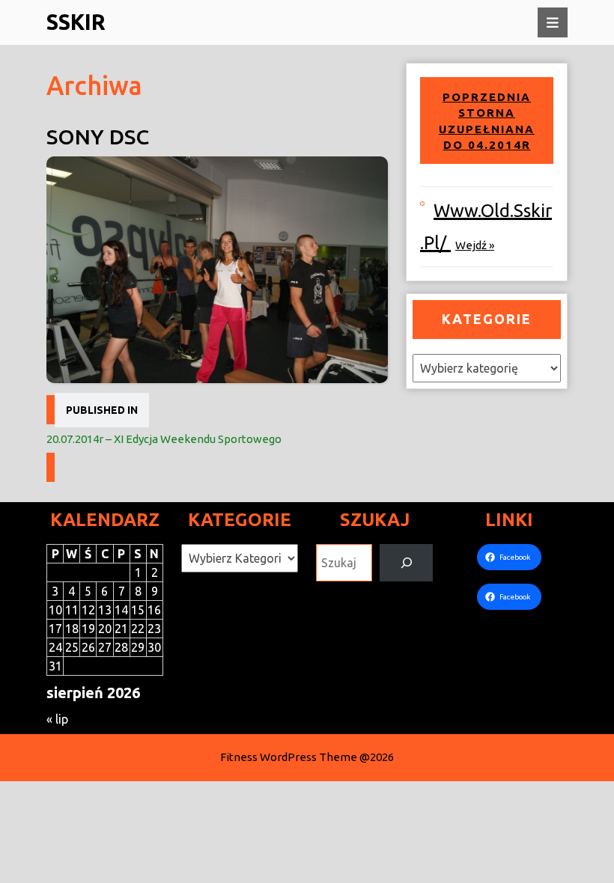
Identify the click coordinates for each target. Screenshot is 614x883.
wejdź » (474, 245)
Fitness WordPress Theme (288, 757)
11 (72, 610)
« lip (57, 719)
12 (88, 610)
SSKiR (76, 22)
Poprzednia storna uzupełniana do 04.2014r (487, 121)
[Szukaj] (406, 562)
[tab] (553, 22)
